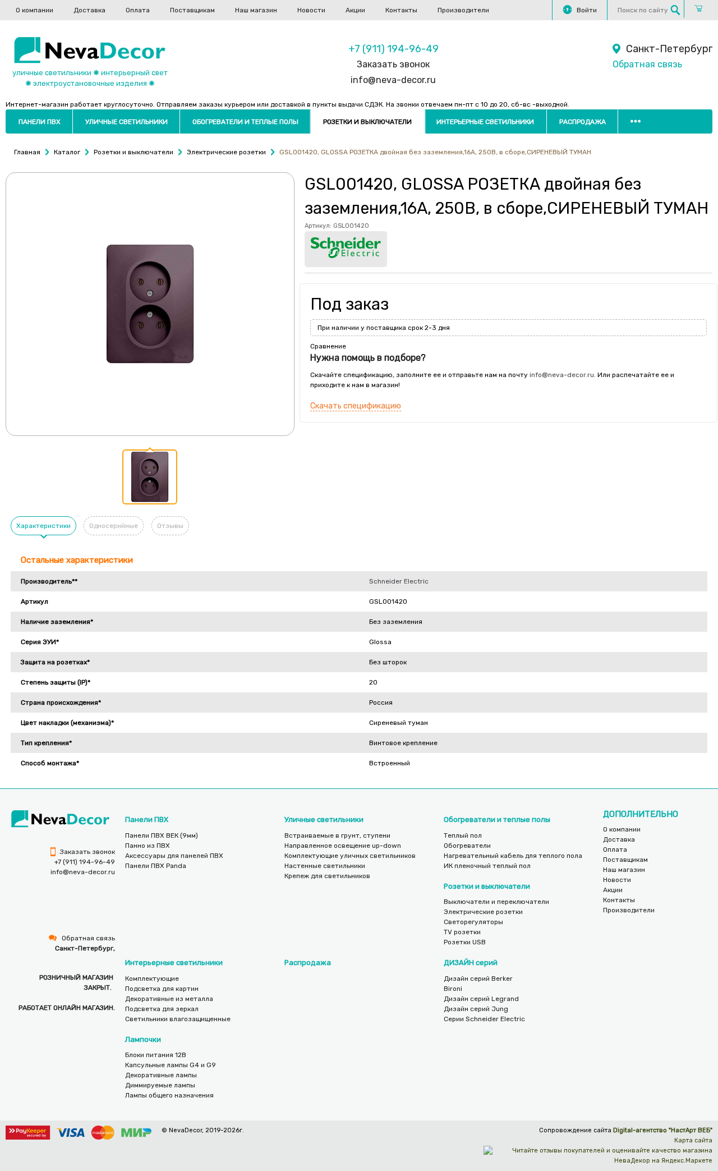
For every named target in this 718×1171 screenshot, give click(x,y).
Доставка (89, 10)
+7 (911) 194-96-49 (393, 49)
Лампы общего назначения (169, 1095)
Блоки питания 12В (155, 1055)
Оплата (138, 10)
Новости (311, 10)
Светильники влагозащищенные (178, 1019)
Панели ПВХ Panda (155, 866)
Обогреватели (467, 845)
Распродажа (582, 122)
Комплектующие (152, 978)
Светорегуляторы (473, 922)
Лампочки (143, 1039)
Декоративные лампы (161, 1075)
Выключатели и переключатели (496, 902)
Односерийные (113, 526)
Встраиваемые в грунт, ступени (337, 835)
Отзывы (170, 526)
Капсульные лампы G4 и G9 (170, 1065)
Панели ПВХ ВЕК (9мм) (161, 835)
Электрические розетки (483, 912)
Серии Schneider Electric (484, 1019)
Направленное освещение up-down (342, 845)
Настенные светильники (324, 866)
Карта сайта (693, 1140)
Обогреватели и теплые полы (245, 122)
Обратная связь (647, 64)
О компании (34, 10)
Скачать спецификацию (355, 406)
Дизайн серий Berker (478, 978)
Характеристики (43, 526)
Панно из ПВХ (147, 845)
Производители (463, 10)
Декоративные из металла (169, 999)
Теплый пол (463, 835)
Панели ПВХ (40, 122)
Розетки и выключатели (367, 122)
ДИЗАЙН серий (471, 962)
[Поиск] (675, 10)
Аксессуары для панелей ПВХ (174, 856)
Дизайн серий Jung (476, 1009)
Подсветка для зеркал (162, 1009)
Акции (355, 10)
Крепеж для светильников (327, 876)
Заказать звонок (393, 64)
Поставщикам (192, 10)
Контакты (401, 10)
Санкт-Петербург (669, 49)
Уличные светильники (126, 122)
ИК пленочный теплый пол (487, 866)
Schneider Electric (399, 581)
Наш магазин (256, 10)
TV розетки (462, 932)
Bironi (453, 989)
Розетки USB (465, 942)
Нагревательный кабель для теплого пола (513, 856)
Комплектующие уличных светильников (350, 856)
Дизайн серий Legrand (481, 999)
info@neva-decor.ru (393, 80)
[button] (149, 476)
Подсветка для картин (162, 989)
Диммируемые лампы (160, 1085)
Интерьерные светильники (485, 122)
